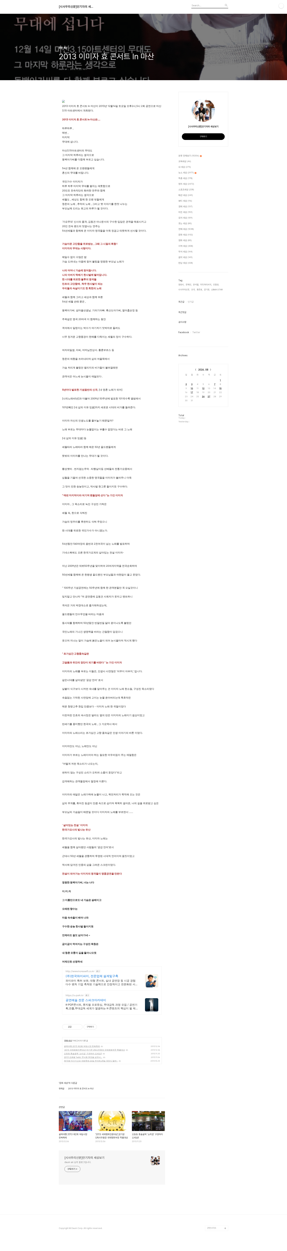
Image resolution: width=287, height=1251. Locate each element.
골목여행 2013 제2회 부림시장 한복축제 (82, 1046)
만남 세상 (185, 263)
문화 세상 (68, 1040)
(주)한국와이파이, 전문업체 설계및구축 (92, 976)
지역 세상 (185, 246)
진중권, (216, 284)
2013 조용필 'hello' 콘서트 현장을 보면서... (83, 1057)
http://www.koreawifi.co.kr (80, 971)
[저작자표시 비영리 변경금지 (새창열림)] (101, 1027)
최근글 (181, 301)
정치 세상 (186, 184)
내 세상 (184, 167)
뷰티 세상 (185, 201)
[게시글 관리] (79, 1026)
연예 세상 (186, 229)
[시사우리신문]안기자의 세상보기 (77, 6)
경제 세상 (185, 206)
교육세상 (184, 161)
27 (209, 396)
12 (203, 388)
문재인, (189, 284)
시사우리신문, (184, 289)
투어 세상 (185, 251)
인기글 (191, 301)
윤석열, (196, 284)
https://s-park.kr (75, 995)
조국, (193, 289)
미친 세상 (185, 212)
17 (192, 392)
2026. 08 (203, 369)
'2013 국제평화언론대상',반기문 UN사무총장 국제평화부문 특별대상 (94, 1050)
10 (192, 388)
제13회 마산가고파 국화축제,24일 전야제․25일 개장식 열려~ (91, 1061)
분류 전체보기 (188, 155)
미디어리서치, (206, 284)
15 (220, 388)
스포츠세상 (186, 189)
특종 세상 (185, 178)
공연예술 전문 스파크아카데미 (86, 1000)
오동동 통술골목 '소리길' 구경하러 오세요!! (83, 1053)
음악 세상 (185, 257)
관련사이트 (211, 1228)
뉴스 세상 (186, 172)
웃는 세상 (185, 223)
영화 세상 (185, 240)
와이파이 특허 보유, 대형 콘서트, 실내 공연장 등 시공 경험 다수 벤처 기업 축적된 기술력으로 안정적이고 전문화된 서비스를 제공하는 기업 (102, 982)
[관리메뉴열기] (281, 5)
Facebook (183, 332)
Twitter (196, 332)
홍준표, (200, 289)
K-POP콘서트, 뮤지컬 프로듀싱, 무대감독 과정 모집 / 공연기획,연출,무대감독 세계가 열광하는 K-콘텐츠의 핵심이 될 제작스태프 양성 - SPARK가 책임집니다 (102, 1006)
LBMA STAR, (217, 289)
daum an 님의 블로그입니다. (77, 1162)
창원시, (181, 284)
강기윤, (207, 289)
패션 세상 (185, 195)
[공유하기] (75, 1026)
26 (203, 396)
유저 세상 (185, 217)
